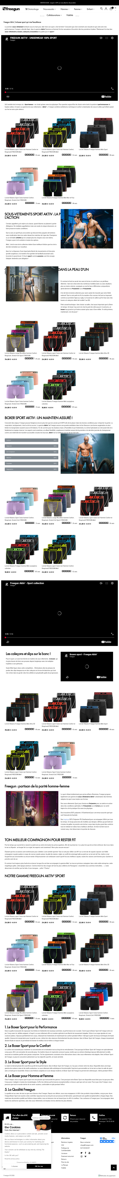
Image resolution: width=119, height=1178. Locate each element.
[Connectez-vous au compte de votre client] (106, 9)
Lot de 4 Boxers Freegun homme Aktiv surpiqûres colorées (58, 402)
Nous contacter (85, 1142)
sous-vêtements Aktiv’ (86, 797)
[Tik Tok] (85, 1156)
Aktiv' (43, 29)
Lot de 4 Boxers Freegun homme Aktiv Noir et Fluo (58, 198)
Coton (97, 806)
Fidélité (70, 15)
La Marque (64, 1165)
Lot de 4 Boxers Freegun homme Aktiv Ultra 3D (94, 353)
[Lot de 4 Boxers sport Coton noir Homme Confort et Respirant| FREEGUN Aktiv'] (22, 130)
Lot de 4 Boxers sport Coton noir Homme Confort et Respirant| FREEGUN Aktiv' (21, 150)
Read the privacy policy (12, 1159)
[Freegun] (11, 9)
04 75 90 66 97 (85, 1148)
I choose (14, 1166)
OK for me (39, 1166)
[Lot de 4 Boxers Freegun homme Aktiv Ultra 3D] (96, 334)
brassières (67, 813)
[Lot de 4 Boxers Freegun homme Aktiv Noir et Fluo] (59, 178)
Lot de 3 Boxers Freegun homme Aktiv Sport (93, 149)
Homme (64, 9)
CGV (62, 1145)
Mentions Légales (67, 1142)
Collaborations (53, 15)
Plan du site (65, 1162)
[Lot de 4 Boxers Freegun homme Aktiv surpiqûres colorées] (59, 382)
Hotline (102, 1115)
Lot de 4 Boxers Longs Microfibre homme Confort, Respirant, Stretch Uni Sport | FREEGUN (21, 354)
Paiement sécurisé (67, 1156)
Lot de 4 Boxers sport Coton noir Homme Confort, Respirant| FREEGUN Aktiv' (58, 150)
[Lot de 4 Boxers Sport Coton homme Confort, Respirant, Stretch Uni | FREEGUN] (22, 178)
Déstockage (33, 9)
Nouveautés (48, 9)
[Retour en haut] (114, 1167)
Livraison (64, 1153)
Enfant (90, 9)
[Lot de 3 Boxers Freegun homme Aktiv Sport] (96, 130)
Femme (77, 9)
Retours (63, 1159)
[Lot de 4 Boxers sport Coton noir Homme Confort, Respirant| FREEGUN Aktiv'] (59, 130)
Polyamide (87, 289)
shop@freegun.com (86, 1145)
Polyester (75, 289)
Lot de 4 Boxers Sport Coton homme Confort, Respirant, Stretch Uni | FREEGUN (19, 199)
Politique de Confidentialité (66, 1149)
